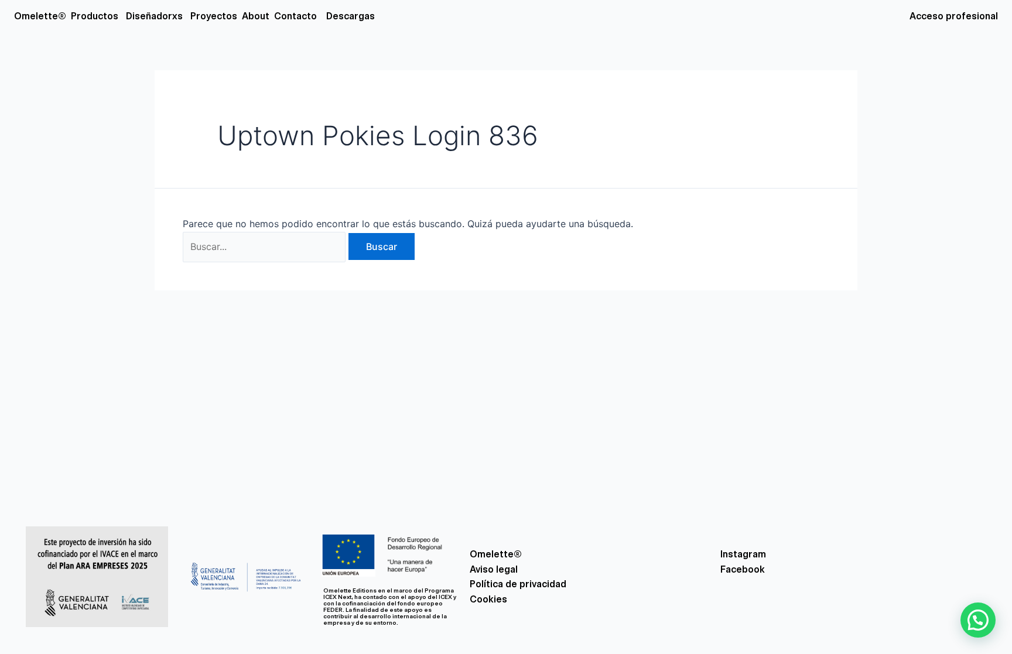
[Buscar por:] (265, 246)
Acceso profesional (954, 16)
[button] (978, 620)
